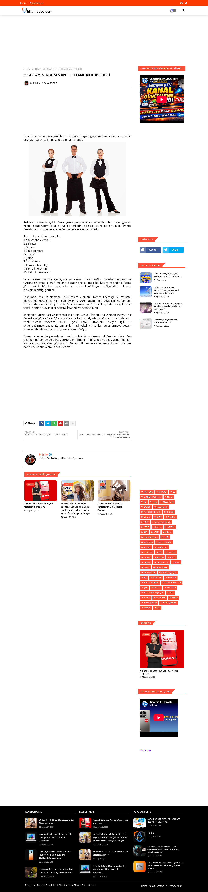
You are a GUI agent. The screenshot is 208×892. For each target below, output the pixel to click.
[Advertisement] (104, 39)
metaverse (171, 587)
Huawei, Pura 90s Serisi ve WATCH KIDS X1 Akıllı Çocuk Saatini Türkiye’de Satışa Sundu (55, 854)
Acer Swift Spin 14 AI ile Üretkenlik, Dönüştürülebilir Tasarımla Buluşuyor (55, 837)
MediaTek (157, 577)
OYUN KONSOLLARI (152, 512)
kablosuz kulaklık (151, 537)
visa (171, 592)
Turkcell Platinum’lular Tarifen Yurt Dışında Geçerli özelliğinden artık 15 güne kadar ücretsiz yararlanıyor (76, 508)
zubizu (146, 567)
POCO (172, 557)
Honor (170, 497)
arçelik (175, 597)
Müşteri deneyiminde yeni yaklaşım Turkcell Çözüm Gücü (168, 275)
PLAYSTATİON (165, 542)
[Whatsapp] (54, 423)
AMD (166, 537)
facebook (152, 249)
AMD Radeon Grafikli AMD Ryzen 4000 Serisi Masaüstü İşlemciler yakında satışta (165, 865)
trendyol (147, 547)
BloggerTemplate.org (84, 885)
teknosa (147, 517)
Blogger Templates (46, 885)
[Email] (66, 423)
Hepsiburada (162, 507)
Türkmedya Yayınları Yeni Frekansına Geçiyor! (166, 321)
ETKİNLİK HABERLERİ (152, 497)
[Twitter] (48, 423)
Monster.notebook (162, 522)
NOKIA (156, 532)
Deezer (157, 587)
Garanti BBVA (161, 567)
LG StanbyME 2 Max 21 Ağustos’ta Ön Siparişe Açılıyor (110, 506)
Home (144, 885)
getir (146, 587)
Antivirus (171, 517)
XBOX (177, 562)
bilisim (43, 454)
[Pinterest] (60, 423)
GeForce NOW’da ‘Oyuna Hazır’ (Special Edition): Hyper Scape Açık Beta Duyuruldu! (163, 849)
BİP (160, 552)
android (147, 607)
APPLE (146, 527)
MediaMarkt (168, 502)
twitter (175, 249)
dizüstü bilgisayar (168, 572)
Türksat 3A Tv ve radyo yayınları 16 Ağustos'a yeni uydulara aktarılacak (166, 290)
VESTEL (171, 527)
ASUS (146, 522)
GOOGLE (171, 552)
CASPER (147, 507)
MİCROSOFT (162, 547)
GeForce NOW (163, 562)
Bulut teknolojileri (151, 582)
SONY (159, 517)
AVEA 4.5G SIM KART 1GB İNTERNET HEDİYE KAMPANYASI (163, 820)
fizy (145, 577)
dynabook (172, 577)
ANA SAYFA (145, 750)
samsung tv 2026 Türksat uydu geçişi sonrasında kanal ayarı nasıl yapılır (168, 306)
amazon (160, 557)
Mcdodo (147, 557)
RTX (158, 607)
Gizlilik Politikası (36, 3)
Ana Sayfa (28, 68)
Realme (158, 527)
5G (145, 502)
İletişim (150, 832)
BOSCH (147, 597)
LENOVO (170, 512)
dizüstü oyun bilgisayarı (153, 592)
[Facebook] (41, 423)
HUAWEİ (162, 492)
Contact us (161, 885)
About (152, 885)
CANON (147, 562)
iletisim (23, 3)
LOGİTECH (148, 552)
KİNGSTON (148, 542)
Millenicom (161, 597)
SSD (145, 532)
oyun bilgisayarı (169, 602)
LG (174, 492)
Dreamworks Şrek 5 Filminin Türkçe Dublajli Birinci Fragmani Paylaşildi (56, 871)
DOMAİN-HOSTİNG (173, 582)
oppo (154, 502)
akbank (168, 532)
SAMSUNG (148, 492)
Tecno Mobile (149, 572)
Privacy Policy (175, 885)
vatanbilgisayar (150, 602)
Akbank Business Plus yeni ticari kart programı (39, 505)
